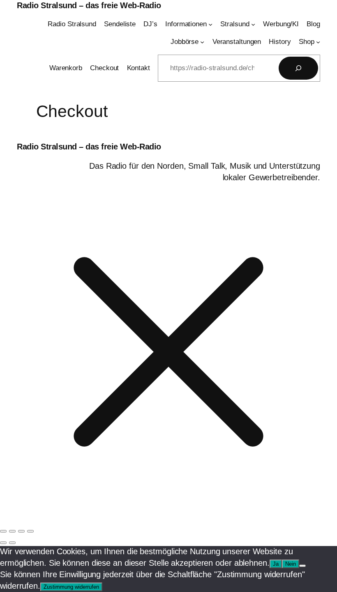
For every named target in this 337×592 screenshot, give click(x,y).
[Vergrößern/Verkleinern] (3, 531)
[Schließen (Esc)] (30, 531)
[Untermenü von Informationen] (210, 24)
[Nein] (302, 565)
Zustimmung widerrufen (71, 587)
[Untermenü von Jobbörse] (202, 42)
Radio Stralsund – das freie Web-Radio (89, 5)
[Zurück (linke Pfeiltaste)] (3, 543)
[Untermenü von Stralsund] (253, 24)
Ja (276, 564)
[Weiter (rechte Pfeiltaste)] (12, 543)
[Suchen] (298, 68)
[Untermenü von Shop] (318, 42)
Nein (290, 564)
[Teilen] (21, 531)
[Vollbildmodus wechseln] (12, 531)
